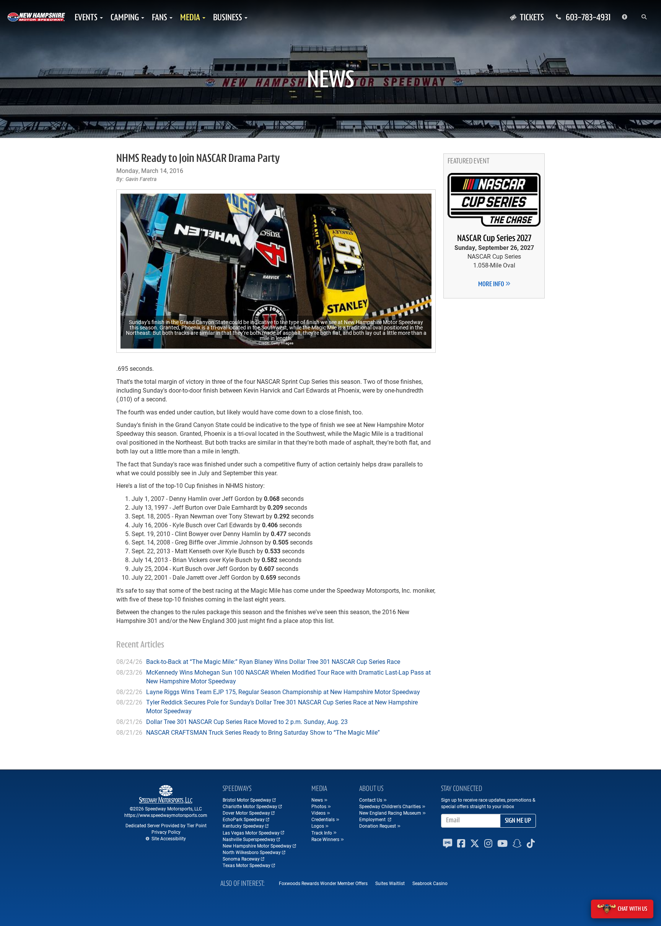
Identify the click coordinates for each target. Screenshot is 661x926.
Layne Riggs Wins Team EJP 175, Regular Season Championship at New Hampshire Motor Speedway (283, 692)
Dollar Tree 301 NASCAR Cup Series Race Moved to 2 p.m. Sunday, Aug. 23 (247, 721)
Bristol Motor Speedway (247, 800)
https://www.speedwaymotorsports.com (165, 815)
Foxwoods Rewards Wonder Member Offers (323, 883)
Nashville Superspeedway (249, 839)
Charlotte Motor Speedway (250, 806)
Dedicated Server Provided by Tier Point (166, 825)
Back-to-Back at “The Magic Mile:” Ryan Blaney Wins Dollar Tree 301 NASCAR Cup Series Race (273, 661)
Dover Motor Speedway (246, 813)
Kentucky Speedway (243, 826)
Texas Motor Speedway (246, 865)
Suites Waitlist (390, 883)
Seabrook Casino (430, 883)
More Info (491, 284)
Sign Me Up (518, 821)
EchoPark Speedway (244, 819)
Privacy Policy (166, 832)
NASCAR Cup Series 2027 (494, 238)
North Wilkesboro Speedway (252, 852)
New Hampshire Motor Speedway (257, 846)
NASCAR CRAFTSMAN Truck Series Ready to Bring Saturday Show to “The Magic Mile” (263, 732)
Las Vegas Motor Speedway (251, 833)
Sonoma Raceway (241, 859)
